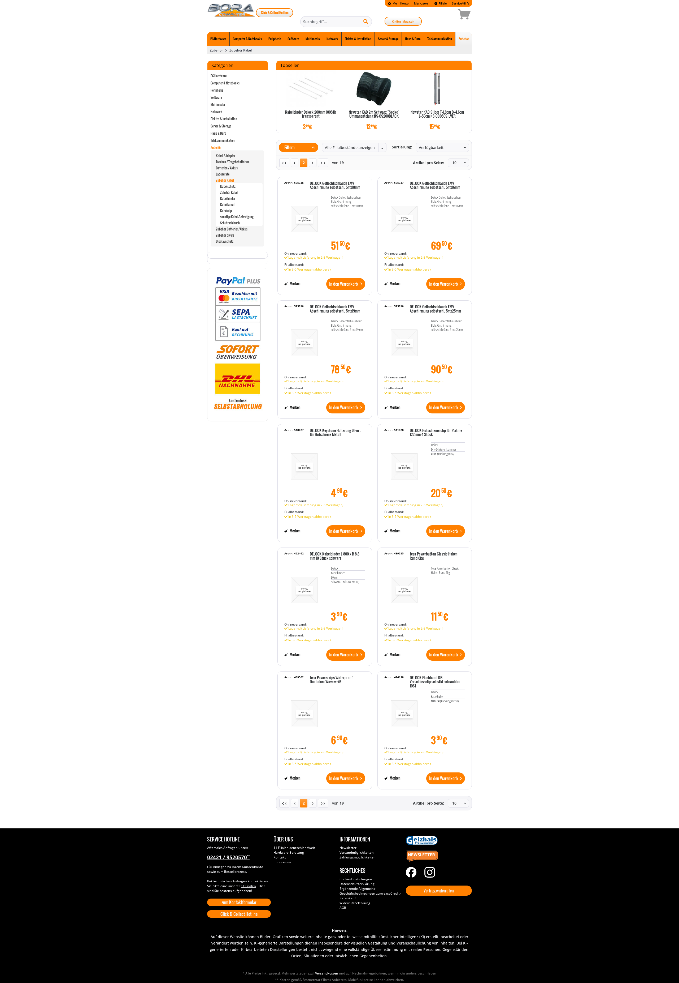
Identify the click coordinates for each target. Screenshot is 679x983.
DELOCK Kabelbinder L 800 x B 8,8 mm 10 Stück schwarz (334, 556)
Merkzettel (421, 3)
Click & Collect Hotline (274, 12)
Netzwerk (216, 111)
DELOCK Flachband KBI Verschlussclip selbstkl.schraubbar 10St (435, 682)
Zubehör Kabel (225, 180)
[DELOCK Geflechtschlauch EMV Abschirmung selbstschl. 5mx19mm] (304, 340)
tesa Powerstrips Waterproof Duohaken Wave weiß (331, 680)
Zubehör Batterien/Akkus (231, 229)
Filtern (289, 147)
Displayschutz (224, 241)
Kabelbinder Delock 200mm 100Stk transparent (310, 114)
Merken (295, 283)
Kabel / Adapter (225, 155)
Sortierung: (402, 146)
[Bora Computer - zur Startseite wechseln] (231, 15)
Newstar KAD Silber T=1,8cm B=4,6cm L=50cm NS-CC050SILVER (437, 114)
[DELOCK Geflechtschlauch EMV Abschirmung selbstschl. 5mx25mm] (404, 340)
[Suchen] (366, 21)
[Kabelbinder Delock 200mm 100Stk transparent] (311, 88)
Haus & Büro (218, 133)
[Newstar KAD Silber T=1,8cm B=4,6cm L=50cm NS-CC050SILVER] (437, 88)
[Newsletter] (437, 856)
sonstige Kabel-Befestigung (236, 217)
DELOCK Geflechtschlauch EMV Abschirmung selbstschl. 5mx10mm (335, 185)
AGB (343, 907)
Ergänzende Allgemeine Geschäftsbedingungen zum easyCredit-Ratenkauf (370, 893)
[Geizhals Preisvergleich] (437, 840)
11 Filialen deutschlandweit (294, 847)
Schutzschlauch (230, 223)
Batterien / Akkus (227, 168)
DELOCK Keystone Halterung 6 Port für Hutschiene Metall (335, 432)
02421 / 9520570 (228, 857)
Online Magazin (403, 21)
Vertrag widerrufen (439, 890)
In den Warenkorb (343, 284)
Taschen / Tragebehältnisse (232, 162)
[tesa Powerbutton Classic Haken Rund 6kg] (404, 587)
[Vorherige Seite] (294, 163)
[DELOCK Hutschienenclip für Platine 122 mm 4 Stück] (404, 463)
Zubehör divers (225, 235)
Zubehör (216, 147)
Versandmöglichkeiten (357, 852)
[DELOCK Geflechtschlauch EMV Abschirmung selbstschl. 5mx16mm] (404, 216)
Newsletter (348, 847)
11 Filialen (248, 886)
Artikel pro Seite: (428, 162)
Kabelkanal (227, 204)
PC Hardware (219, 76)
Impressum (282, 862)
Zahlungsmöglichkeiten (358, 857)
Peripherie (217, 90)
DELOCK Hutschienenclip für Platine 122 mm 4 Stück (436, 432)
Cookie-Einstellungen (356, 879)
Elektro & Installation (224, 119)
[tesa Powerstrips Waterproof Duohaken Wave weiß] (304, 711)
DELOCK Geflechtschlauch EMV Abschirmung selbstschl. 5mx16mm (435, 185)
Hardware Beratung (288, 852)
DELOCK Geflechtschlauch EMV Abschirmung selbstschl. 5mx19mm (335, 309)
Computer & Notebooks (225, 83)
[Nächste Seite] (312, 163)
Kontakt (279, 857)
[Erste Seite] (284, 163)
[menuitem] (398, 3)
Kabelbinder (227, 198)
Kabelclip (226, 210)
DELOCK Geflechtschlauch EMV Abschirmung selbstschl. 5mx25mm (435, 309)
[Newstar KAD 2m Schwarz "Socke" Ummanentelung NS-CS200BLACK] (374, 88)
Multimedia (218, 104)
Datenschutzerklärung (357, 884)
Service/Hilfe (460, 3)
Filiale (442, 3)
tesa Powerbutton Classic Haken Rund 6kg (434, 556)
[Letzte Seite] (323, 163)
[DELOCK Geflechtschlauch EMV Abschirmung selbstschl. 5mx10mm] (304, 216)
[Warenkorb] (445, 15)
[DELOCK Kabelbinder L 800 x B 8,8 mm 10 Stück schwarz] (304, 587)
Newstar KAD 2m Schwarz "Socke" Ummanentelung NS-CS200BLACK (374, 114)
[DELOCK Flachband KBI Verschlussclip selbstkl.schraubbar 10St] (404, 711)
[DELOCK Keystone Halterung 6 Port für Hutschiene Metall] (304, 463)
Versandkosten (326, 973)
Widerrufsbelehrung (355, 903)
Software (216, 97)
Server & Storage (221, 126)
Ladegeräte (222, 174)
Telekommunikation (223, 140)
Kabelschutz (228, 186)
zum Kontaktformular (238, 902)
